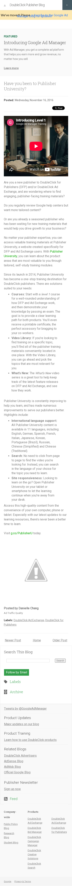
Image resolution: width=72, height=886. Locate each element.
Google (7, 881)
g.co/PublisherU (21, 533)
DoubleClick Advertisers (20, 755)
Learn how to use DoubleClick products (30, 740)
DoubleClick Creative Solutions (34, 854)
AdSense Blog (13, 761)
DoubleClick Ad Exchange (29, 620)
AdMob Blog (12, 767)
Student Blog (11, 842)
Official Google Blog (17, 772)
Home (37, 640)
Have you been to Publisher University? (30, 86)
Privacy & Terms (22, 881)
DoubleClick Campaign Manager (34, 841)
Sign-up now (12, 789)
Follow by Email (16, 672)
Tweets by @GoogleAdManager (25, 708)
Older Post (60, 640)
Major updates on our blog (21, 724)
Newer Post (13, 640)
